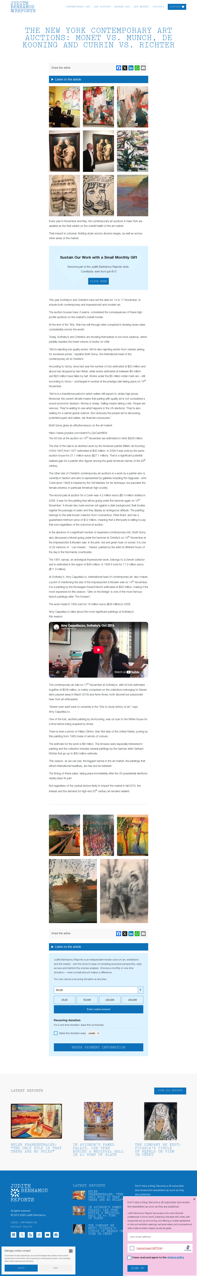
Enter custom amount (98, 1009)
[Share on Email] (143, 67)
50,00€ (87, 1000)
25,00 (64, 1000)
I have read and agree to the (158, 1257)
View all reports (170, 1091)
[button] (70, 1251)
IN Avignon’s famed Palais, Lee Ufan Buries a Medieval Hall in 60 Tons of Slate (98, 1150)
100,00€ (109, 1000)
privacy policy (175, 1257)
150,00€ (132, 1000)
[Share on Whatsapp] (137, 67)
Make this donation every (72, 1033)
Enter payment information (98, 1047)
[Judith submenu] (163, 6)
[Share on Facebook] (118, 67)
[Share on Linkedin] (131, 67)
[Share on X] (124, 67)
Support (175, 7)
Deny (55, 1268)
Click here (98, 281)
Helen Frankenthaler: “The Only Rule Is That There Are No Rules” (36, 1148)
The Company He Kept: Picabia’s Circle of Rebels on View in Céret (158, 1150)
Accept (21, 1268)
